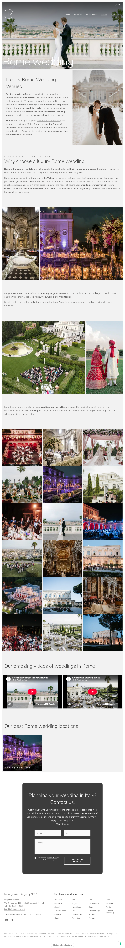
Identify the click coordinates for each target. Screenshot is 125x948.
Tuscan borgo (94, 910)
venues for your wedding (49, 120)
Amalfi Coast (60, 910)
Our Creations (91, 14)
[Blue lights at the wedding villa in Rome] (103, 521)
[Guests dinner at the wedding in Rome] (103, 558)
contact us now (77, 861)
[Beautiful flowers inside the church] (62, 447)
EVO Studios (104, 936)
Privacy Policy (52, 858)
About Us (78, 14)
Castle (108, 907)
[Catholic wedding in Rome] (103, 595)
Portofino (76, 918)
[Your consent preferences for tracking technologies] (120, 943)
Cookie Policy (64, 936)
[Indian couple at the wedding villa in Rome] (62, 632)
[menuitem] (68, 14)
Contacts (115, 14)
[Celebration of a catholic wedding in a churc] (62, 558)
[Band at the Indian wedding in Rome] (22, 521)
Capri (56, 918)
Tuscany (58, 899)
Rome (74, 899)
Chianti (57, 907)
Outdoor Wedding (110, 911)
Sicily (74, 910)
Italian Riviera (77, 914)
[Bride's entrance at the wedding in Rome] (103, 484)
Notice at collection (62, 945)
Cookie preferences (79, 936)
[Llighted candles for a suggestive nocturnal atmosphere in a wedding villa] (62, 484)
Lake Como (76, 907)
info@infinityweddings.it (77, 816)
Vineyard (109, 903)
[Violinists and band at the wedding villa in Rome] (22, 484)
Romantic (93, 918)
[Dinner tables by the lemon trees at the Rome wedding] (62, 595)
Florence (58, 903)
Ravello (57, 914)
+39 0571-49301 (84, 813)
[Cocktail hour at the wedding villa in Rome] (22, 558)
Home (68, 14)
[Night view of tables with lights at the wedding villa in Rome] (22, 595)
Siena (91, 907)
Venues (104, 14)
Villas (108, 899)
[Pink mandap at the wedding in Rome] (103, 447)
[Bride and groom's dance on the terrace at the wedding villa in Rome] (62, 521)
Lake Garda (94, 903)
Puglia (74, 903)
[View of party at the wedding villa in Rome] (22, 632)
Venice (91, 899)
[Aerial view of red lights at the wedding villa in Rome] (22, 447)
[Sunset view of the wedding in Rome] (103, 632)
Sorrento (92, 914)
